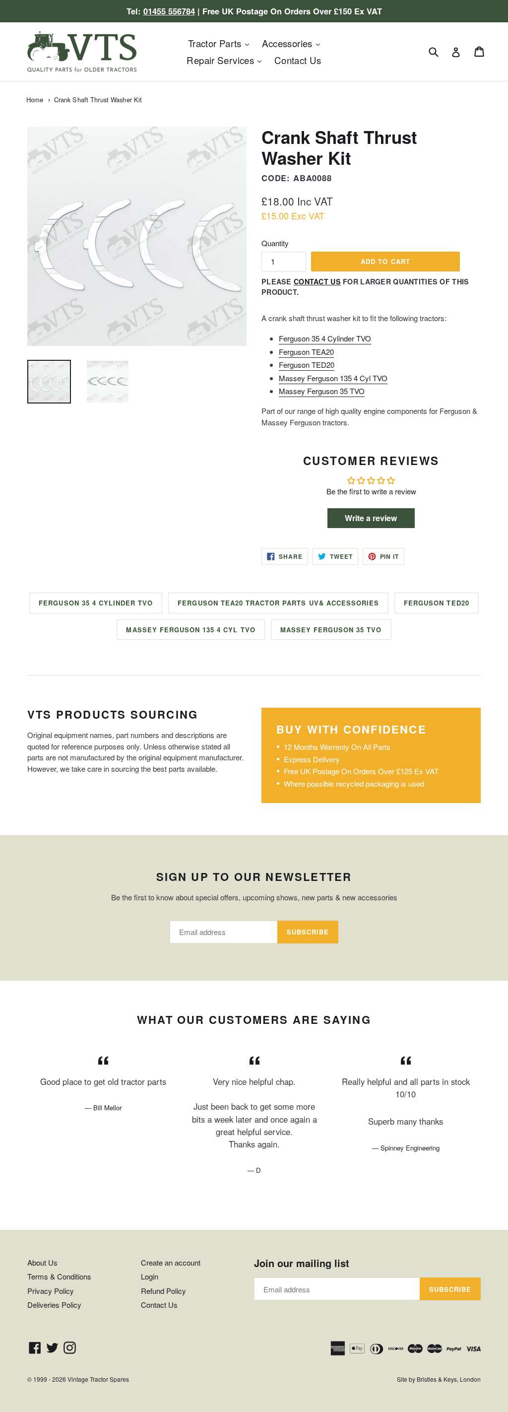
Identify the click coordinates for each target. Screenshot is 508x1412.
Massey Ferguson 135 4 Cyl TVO (333, 378)
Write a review (371, 518)
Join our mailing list (301, 1263)
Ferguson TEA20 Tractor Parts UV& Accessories (278, 602)
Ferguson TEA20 (306, 351)
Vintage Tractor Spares (98, 1379)
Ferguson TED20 (306, 364)
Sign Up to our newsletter (254, 876)
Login (149, 1276)
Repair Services (226, 60)
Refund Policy (163, 1290)
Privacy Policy (50, 1290)
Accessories (293, 43)
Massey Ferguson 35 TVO (322, 391)
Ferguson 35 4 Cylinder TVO (325, 338)
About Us (42, 1262)
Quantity (275, 243)
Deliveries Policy (54, 1304)
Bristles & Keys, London (449, 1379)
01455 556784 (169, 11)
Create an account (170, 1262)
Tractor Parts (221, 43)
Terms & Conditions (59, 1276)
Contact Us (297, 60)
